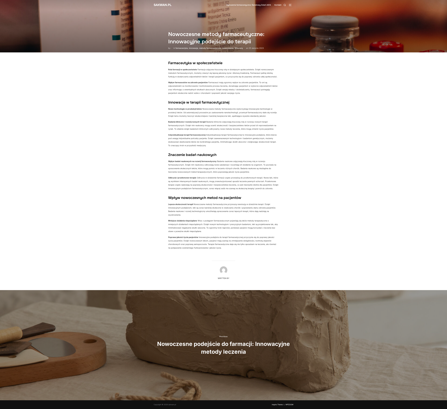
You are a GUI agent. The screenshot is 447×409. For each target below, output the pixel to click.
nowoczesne (227, 48)
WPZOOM (289, 405)
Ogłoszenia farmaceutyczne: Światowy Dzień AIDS (248, 5)
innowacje (193, 48)
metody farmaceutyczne (210, 48)
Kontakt (277, 5)
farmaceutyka (182, 48)
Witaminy (239, 48)
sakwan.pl (162, 5)
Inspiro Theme (277, 405)
